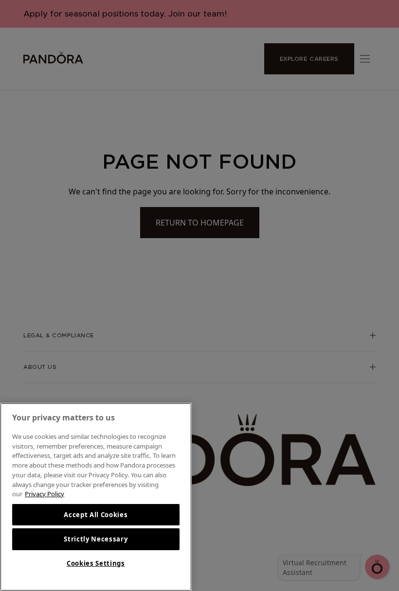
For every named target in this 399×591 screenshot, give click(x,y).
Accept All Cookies (95, 514)
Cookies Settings (96, 563)
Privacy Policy (44, 493)
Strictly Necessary (95, 539)
